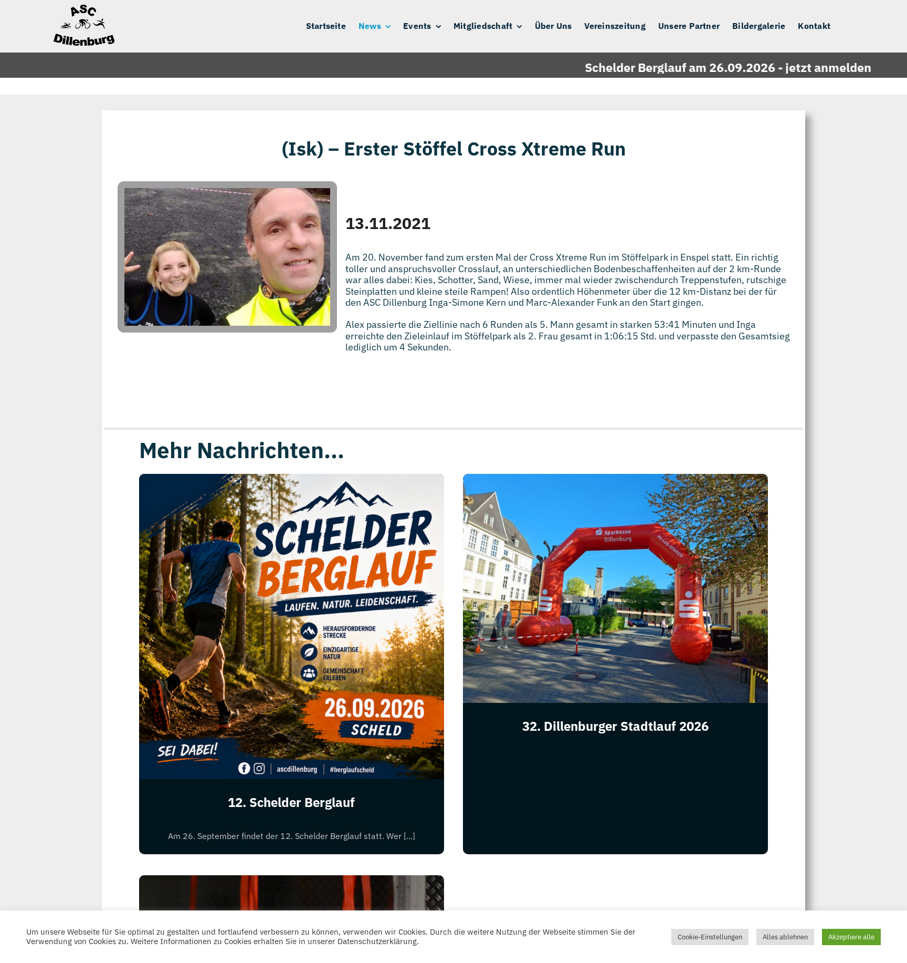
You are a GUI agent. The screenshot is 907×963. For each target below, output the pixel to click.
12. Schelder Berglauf (291, 802)
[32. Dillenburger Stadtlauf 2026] (615, 482)
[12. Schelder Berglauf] (291, 482)
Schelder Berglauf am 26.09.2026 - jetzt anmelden (699, 67)
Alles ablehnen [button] (785, 937)
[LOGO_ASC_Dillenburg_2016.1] (82, 9)
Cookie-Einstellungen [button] (710, 937)
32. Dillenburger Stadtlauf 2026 (615, 726)
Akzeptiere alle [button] (851, 937)
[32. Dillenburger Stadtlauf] (291, 883)
